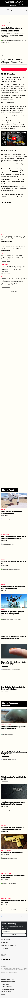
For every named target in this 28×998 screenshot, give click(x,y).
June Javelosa (5, 806)
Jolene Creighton (6, 854)
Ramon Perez (5, 565)
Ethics (2, 234)
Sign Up (14, 69)
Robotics (11, 22)
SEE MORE (14, 695)
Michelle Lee (4, 540)
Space (3, 994)
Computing (3, 825)
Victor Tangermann (6, 261)
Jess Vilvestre (5, 831)
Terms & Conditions (5, 953)
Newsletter (5, 940)
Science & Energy (5, 534)
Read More (14, 291)
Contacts (4, 948)
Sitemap (3, 955)
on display (15, 171)
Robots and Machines (5, 22)
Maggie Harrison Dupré (7, 241)
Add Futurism (5, 36)
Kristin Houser (5, 35)
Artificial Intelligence (8, 981)
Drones (3, 559)
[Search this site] (26, 11)
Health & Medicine (6, 986)
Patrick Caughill (5, 641)
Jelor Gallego (5, 515)
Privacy (3, 244)
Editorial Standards (8, 945)
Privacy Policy (19, 1)
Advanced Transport (7, 979)
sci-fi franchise (12, 81)
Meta (2, 253)
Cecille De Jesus (5, 730)
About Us (4, 942)
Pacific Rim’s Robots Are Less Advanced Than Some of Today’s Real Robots (13, 188)
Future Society (4, 264)
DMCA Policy (4, 954)
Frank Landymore (6, 250)
